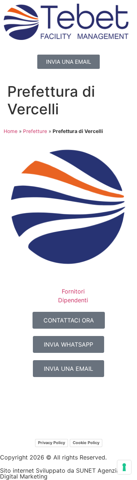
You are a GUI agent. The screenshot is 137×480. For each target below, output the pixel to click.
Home (11, 131)
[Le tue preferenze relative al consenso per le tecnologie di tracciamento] (124, 467)
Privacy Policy (51, 442)
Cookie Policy (86, 442)
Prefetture (35, 131)
